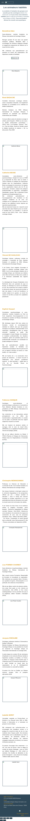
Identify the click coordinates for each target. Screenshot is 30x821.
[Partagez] (7, 818)
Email (5, 800)
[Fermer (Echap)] (11, 818)
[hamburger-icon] (3, 2)
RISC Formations (8, 796)
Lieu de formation (8, 803)
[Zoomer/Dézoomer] (1, 818)
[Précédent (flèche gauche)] (1, 820)
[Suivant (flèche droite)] (4, 820)
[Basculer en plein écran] (4, 818)
